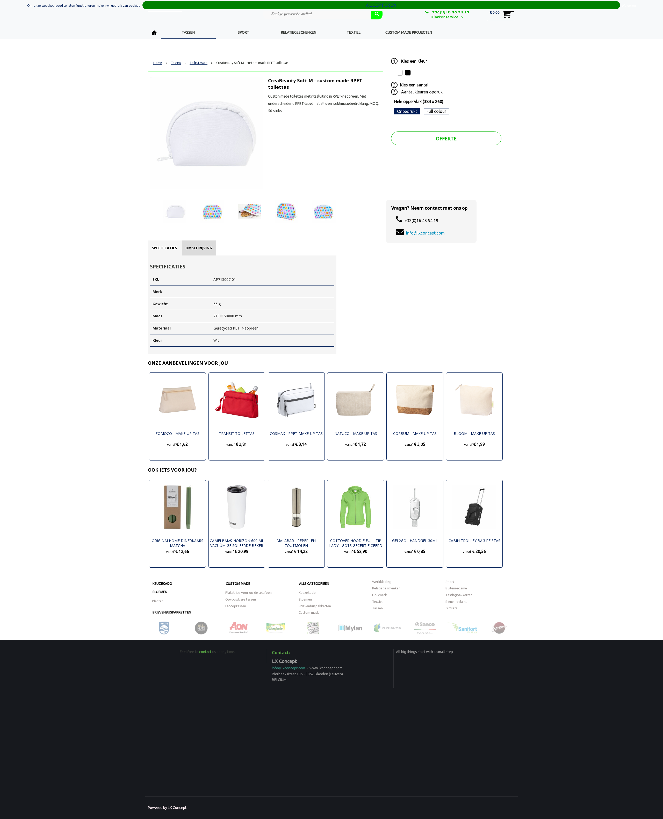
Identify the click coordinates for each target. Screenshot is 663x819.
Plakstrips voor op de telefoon (248, 592)
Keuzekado (162, 583)
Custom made (238, 583)
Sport (243, 32)
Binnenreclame (456, 601)
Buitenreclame (456, 588)
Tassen (188, 32)
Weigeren (629, 5)
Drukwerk (379, 595)
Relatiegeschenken (298, 32)
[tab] (164, 247)
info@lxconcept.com (425, 233)
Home (154, 32)
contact (205, 652)
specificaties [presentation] (164, 247)
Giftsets (451, 608)
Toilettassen (198, 62)
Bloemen (160, 592)
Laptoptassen (235, 606)
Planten (157, 601)
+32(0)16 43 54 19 (450, 11)
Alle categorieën (314, 583)
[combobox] (317, 13)
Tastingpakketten (458, 595)
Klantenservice (444, 17)
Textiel (354, 32)
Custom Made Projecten (408, 32)
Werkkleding (381, 581)
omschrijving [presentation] (198, 247)
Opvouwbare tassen (240, 599)
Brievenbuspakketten (172, 612)
